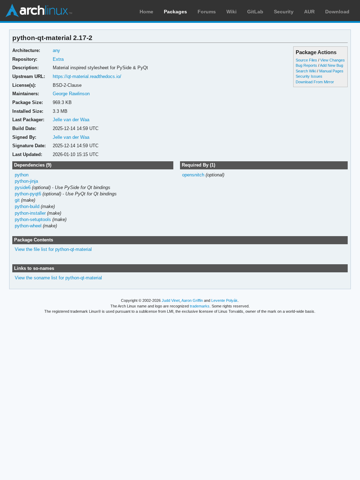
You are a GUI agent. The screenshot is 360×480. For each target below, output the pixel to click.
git (17, 200)
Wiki (231, 11)
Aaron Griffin (192, 300)
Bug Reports (306, 65)
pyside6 (23, 187)
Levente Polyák (224, 300)
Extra (58, 59)
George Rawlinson (71, 93)
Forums (207, 11)
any (56, 50)
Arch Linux (38, 11)
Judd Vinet (171, 300)
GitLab (255, 11)
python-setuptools (33, 219)
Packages (175, 11)
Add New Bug (331, 65)
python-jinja (26, 181)
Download (337, 11)
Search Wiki (306, 71)
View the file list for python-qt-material (53, 249)
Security (284, 11)
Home (146, 11)
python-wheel (28, 225)
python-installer (30, 213)
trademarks (200, 306)
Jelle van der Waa (71, 119)
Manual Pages (331, 71)
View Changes (332, 60)
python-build (27, 206)
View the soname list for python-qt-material (58, 277)
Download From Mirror (315, 82)
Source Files (306, 60)
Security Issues (309, 76)
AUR (309, 11)
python (21, 174)
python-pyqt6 (28, 193)
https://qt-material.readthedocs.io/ (87, 76)
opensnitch (193, 174)
